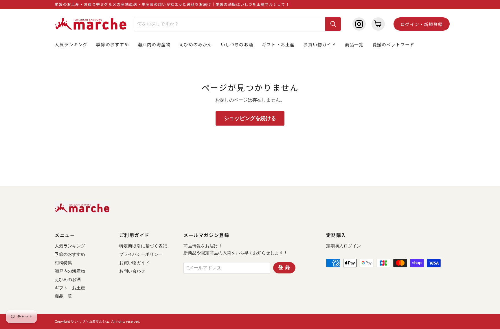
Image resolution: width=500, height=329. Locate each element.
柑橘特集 (63, 263)
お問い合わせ (132, 271)
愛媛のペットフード (393, 44)
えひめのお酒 (68, 279)
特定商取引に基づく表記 (143, 246)
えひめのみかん (195, 44)
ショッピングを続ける (250, 118)
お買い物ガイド (319, 44)
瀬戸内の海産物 (154, 44)
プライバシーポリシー (141, 254)
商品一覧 (354, 44)
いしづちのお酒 (237, 44)
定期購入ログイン (343, 246)
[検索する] (333, 24)
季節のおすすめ (112, 44)
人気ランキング (71, 44)
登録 (285, 267)
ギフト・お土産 (278, 44)
